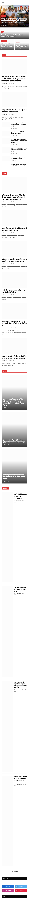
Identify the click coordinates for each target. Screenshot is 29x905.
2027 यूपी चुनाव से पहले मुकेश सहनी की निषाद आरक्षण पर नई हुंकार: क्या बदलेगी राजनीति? (19, 149)
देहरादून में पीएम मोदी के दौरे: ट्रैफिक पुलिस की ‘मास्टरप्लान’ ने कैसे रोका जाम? (12, 36)
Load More (14, 871)
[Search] (26, 2)
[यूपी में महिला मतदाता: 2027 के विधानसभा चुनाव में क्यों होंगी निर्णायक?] (6, 133)
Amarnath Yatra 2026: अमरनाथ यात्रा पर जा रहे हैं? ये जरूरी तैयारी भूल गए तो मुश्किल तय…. (19, 140)
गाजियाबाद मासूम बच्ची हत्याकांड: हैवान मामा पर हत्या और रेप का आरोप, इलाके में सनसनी (7, 46)
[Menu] (3, 2)
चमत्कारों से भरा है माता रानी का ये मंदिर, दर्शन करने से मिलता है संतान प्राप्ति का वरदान (20, 779)
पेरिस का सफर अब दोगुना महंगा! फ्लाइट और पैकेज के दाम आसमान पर (18, 157)
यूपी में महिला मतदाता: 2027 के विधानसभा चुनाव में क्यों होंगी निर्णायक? (21, 46)
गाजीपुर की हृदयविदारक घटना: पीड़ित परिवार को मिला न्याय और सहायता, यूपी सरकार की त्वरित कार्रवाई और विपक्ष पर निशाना (14, 21)
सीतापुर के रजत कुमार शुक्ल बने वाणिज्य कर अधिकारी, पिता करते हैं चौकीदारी (18, 165)
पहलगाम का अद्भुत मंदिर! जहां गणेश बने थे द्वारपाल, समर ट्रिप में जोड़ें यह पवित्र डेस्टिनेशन (20, 684)
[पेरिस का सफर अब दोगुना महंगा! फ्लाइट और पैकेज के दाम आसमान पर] (6, 158)
